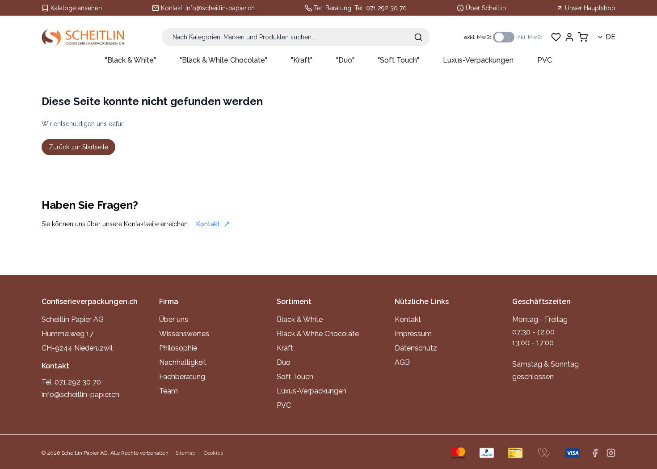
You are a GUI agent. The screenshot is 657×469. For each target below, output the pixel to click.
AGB (402, 362)
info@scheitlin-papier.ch (220, 8)
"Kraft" (301, 60)
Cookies (213, 453)
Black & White (300, 319)
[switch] (503, 37)
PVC (544, 60)
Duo (284, 362)
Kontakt (208, 224)
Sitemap (185, 453)
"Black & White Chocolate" (223, 60)
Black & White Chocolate (318, 334)
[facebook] (594, 452)
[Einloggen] (569, 37)
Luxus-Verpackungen (478, 60)
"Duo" (345, 60)
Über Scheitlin (486, 8)
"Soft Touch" (398, 60)
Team (168, 391)
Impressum (413, 334)
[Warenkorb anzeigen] (583, 37)
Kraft (285, 348)
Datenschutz (416, 348)
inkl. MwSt (529, 37)
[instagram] (610, 452)
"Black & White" (130, 60)
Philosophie (178, 348)
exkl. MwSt (477, 37)
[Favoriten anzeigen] (556, 37)
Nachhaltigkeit (182, 362)
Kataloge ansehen (76, 8)
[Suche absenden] (418, 37)
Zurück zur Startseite (78, 147)
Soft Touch (295, 376)
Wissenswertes (184, 334)
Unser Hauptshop (590, 8)
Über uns (173, 319)
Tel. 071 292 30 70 (380, 8)
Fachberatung (182, 376)
